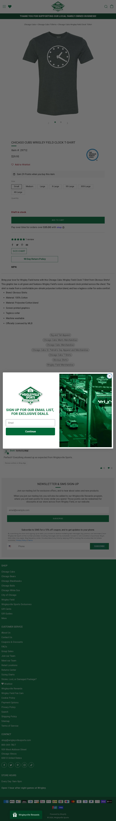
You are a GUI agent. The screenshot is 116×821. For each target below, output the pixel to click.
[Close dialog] (109, 376)
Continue (30, 431)
